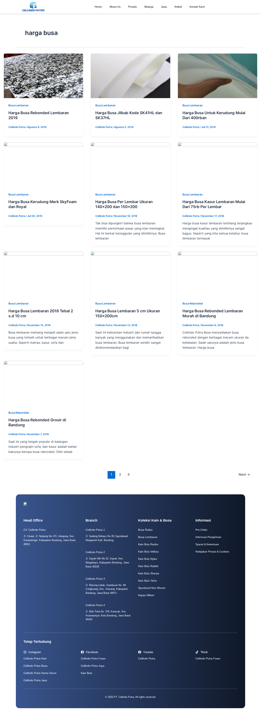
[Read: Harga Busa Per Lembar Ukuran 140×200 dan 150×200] (130, 164)
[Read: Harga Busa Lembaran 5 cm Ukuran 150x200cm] (130, 274)
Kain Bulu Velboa (148, 551)
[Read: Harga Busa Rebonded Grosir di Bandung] (43, 383)
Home (98, 6)
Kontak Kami (197, 6)
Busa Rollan (145, 529)
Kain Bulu (86, 673)
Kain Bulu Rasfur (148, 544)
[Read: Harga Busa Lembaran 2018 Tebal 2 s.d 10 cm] (43, 274)
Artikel (178, 6)
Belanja (148, 6)
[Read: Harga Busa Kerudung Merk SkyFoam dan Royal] (43, 164)
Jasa (164, 6)
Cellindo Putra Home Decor (40, 673)
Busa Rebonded (192, 303)
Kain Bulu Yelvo (147, 580)
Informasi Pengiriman (208, 537)
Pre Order (201, 529)
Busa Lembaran (18, 105)
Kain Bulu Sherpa (148, 573)
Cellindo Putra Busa (35, 665)
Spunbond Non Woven (151, 587)
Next (244, 474)
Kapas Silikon (146, 595)
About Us (115, 6)
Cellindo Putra (146, 658)
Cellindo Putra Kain (35, 658)
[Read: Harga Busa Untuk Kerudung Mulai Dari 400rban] (217, 75)
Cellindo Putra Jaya (35, 680)
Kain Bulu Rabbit (148, 566)
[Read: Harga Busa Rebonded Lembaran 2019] (43, 75)
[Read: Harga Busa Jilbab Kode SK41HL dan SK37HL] (130, 75)
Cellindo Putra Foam (93, 658)
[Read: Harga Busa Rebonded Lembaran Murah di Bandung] (217, 274)
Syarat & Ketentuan (207, 544)
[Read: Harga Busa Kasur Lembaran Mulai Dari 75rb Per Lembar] (217, 164)
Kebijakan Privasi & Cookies (212, 551)
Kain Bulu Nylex (147, 558)
